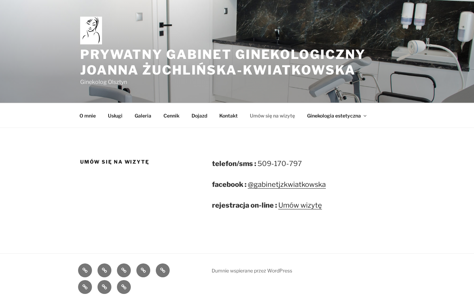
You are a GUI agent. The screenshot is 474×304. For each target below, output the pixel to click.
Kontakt (228, 116)
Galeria (143, 116)
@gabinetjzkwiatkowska (287, 184)
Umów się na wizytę (272, 116)
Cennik (171, 116)
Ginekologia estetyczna (334, 116)
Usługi (115, 116)
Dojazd (199, 116)
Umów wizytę (300, 205)
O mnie (87, 116)
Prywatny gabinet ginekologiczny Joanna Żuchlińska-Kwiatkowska (223, 62)
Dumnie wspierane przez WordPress (252, 270)
